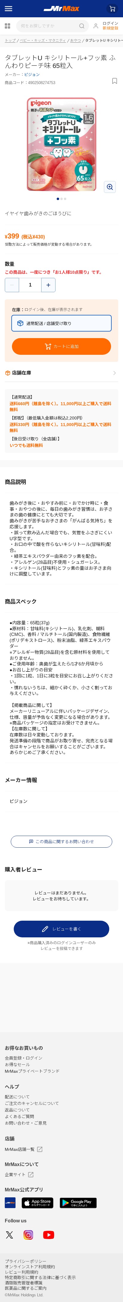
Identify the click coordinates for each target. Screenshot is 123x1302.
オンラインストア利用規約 (30, 1267)
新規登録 (110, 28)
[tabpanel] (61, 144)
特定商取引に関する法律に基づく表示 (40, 1277)
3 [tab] (65, 199)
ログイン (110, 23)
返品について (17, 1110)
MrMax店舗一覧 (20, 1149)
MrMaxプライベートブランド (32, 1071)
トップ (10, 40)
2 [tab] (61, 199)
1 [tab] (58, 199)
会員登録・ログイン (23, 1058)
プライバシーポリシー (26, 1261)
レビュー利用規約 (21, 1272)
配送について (17, 1097)
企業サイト (15, 1174)
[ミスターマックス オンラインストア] (62, 8)
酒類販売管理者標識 (23, 1283)
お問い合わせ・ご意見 (26, 1123)
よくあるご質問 (19, 1116)
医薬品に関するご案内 (26, 1288)
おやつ (75, 40)
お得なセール (17, 1065)
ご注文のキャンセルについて (32, 1103)
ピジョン (32, 74)
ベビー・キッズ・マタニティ (43, 40)
